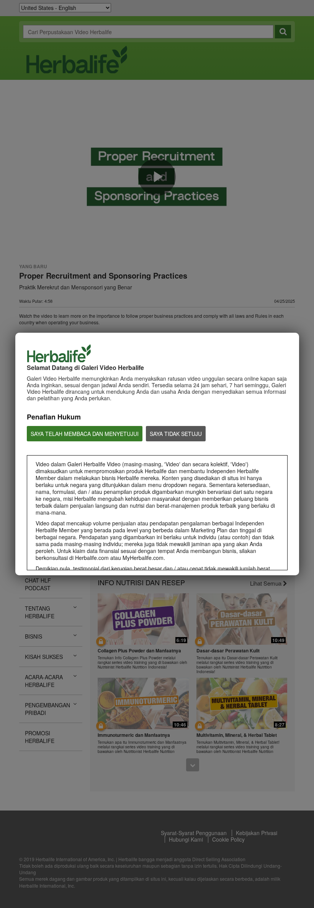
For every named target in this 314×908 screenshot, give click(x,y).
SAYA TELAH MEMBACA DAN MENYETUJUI (85, 433)
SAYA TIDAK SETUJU (176, 433)
